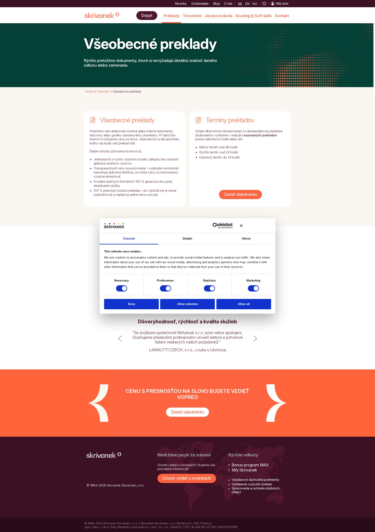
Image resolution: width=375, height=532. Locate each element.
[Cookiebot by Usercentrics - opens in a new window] (215, 226)
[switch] (165, 288)
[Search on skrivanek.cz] (264, 3)
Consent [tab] (129, 238)
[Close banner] (255, 225)
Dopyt (146, 15)
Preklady (103, 91)
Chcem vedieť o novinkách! (186, 473)
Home (89, 91)
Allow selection (187, 304)
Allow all (244, 304)
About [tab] (246, 238)
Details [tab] (187, 238)
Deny (131, 304)
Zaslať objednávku (240, 194)
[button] (119, 339)
